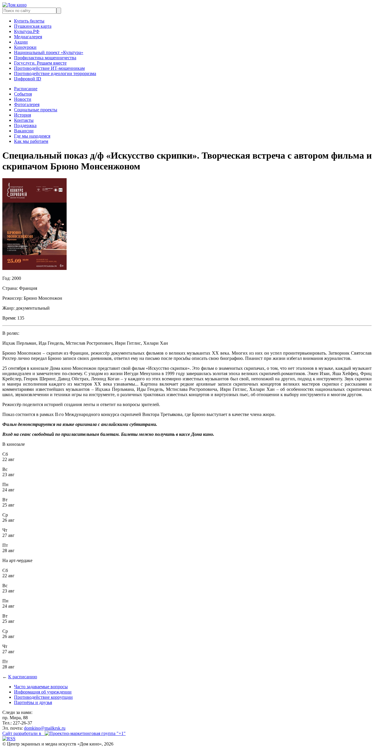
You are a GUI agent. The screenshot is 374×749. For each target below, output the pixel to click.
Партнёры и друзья (33, 702)
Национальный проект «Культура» (48, 52)
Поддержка (25, 125)
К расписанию (22, 676)
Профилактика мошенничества (45, 57)
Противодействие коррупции (43, 697)
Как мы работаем (31, 141)
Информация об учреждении (43, 691)
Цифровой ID (27, 78)
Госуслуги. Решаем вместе (40, 62)
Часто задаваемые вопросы (41, 686)
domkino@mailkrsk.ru (44, 728)
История (22, 114)
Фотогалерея (26, 104)
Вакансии (24, 130)
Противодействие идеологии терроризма (55, 73)
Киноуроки (25, 47)
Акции (21, 41)
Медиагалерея (28, 36)
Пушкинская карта (32, 26)
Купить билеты (29, 20)
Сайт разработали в (23, 733)
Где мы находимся (32, 135)
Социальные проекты (35, 109)
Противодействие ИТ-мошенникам (49, 68)
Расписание (25, 88)
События (23, 93)
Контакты (24, 120)
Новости (22, 99)
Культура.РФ (26, 31)
